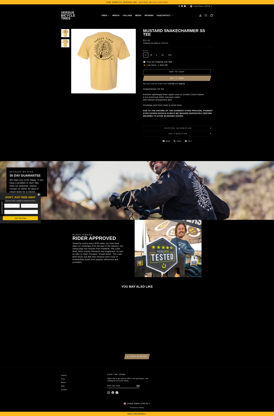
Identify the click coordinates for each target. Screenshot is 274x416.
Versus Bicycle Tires (68, 15)
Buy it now (177, 78)
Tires (104, 15)
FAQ (63, 386)
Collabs (127, 15)
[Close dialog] (39, 194)
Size (145, 51)
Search (64, 375)
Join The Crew (20, 218)
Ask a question (178, 133)
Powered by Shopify (137, 407)
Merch (115, 15)
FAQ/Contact (164, 15)
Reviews (149, 15)
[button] (137, 414)
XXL (170, 55)
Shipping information (178, 128)
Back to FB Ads (138, 356)
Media (138, 15)
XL (163, 55)
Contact (64, 389)
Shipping (146, 43)
